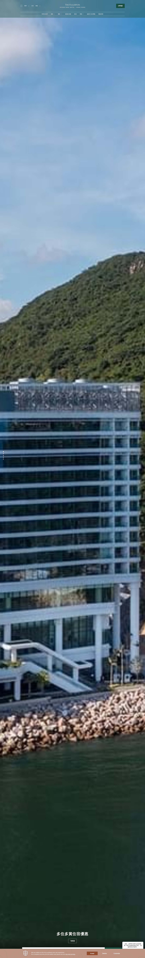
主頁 (32, 5)
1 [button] (3, 451)
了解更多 (72, 941)
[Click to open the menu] (21, 6)
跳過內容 (4, 2)
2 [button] (3, 453)
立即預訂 (120, 5)
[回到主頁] (72, 5)
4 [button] (3, 457)
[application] (72, 953)
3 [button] (3, 455)
